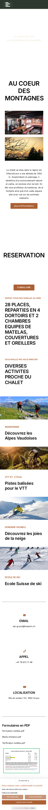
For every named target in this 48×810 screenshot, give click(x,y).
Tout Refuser (12, 797)
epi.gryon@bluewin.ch (24, 626)
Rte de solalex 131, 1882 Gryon (24, 698)
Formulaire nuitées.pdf (13, 731)
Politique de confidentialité (10, 792)
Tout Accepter (35, 797)
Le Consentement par (24, 808)
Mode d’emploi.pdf (11, 737)
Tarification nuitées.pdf (13, 743)
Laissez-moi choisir (24, 802)
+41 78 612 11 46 (24, 662)
